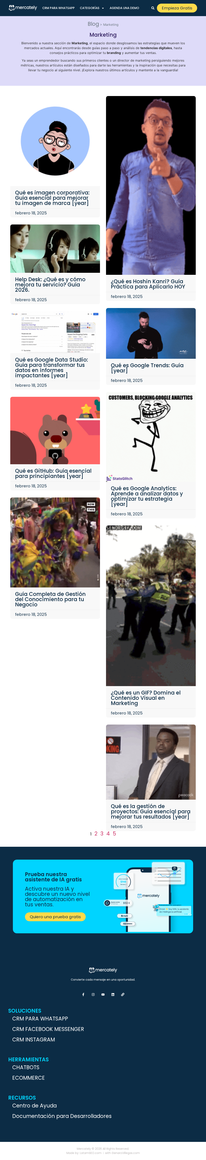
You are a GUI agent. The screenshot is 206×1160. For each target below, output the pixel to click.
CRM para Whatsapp (58, 8)
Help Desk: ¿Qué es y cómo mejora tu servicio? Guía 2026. (50, 285)
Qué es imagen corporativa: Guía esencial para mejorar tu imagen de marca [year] (52, 198)
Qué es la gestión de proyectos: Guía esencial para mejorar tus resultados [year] (151, 811)
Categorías (89, 8)
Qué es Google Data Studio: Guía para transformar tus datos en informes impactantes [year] (51, 367)
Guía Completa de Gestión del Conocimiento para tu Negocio (50, 599)
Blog (93, 24)
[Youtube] (103, 994)
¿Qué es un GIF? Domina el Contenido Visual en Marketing (146, 698)
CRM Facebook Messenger (48, 1029)
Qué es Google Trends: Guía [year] (147, 368)
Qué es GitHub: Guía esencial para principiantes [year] (53, 473)
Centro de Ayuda (34, 1105)
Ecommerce (28, 1077)
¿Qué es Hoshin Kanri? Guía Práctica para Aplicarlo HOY (148, 284)
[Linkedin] (112, 994)
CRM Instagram (33, 1039)
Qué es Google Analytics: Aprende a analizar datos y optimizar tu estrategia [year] (147, 496)
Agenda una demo (124, 8)
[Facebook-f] (83, 994)
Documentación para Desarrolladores (62, 1116)
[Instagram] (93, 994)
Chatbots (25, 1067)
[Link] (122, 994)
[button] (153, 8)
